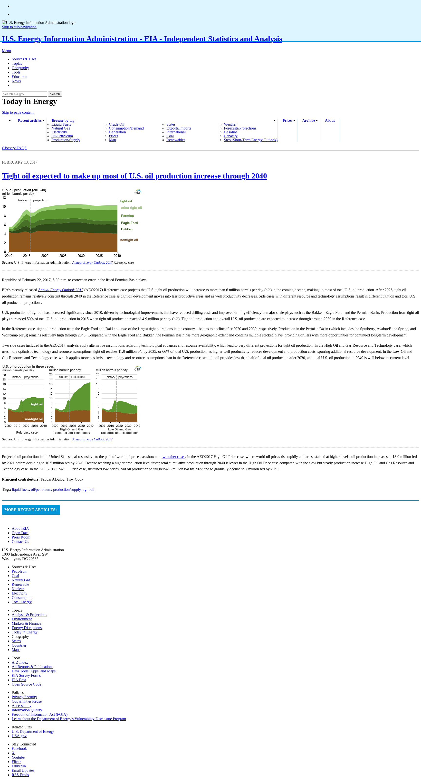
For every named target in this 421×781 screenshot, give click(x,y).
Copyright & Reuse (27, 701)
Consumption (22, 597)
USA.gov (19, 736)
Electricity (19, 593)
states (170, 124)
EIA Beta (19, 680)
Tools (16, 72)
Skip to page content (17, 112)
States (16, 641)
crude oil (116, 124)
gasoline (231, 132)
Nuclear (18, 589)
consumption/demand (126, 128)
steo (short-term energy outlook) (250, 140)
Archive (308, 120)
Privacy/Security (24, 697)
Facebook (19, 748)
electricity (59, 132)
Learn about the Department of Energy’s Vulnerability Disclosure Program (69, 719)
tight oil (88, 489)
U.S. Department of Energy (33, 731)
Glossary (9, 148)
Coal (15, 576)
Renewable (20, 584)
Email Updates (23, 770)
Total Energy (22, 602)
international (176, 132)
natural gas (60, 128)
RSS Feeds (20, 775)
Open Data (20, 533)
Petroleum (19, 571)
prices (113, 136)
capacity (231, 136)
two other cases (173, 457)
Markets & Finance (26, 623)
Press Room (21, 537)
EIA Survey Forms (26, 675)
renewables (175, 140)
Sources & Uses (24, 59)
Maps (16, 650)
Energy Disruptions (27, 628)
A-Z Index (20, 662)
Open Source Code (26, 684)
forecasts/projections (240, 128)
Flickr (16, 762)
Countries (19, 645)
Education (19, 76)
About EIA (20, 528)
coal (170, 136)
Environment (22, 619)
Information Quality (27, 710)
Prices (287, 120)
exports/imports (178, 128)
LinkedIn (19, 766)
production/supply (65, 140)
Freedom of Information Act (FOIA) (39, 714)
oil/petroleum (62, 136)
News (16, 81)
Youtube (18, 757)
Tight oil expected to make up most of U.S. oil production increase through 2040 (134, 175)
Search (55, 94)
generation (117, 132)
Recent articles (30, 120)
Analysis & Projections (29, 615)
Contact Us (20, 541)
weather (230, 124)
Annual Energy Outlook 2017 (92, 262)
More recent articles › (30, 510)
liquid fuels (61, 124)
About (330, 120)
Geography (20, 68)
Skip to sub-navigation (19, 27)
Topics (17, 63)
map (112, 140)
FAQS (22, 148)
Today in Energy (25, 632)
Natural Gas (21, 580)
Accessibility (21, 706)
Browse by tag (63, 120)
